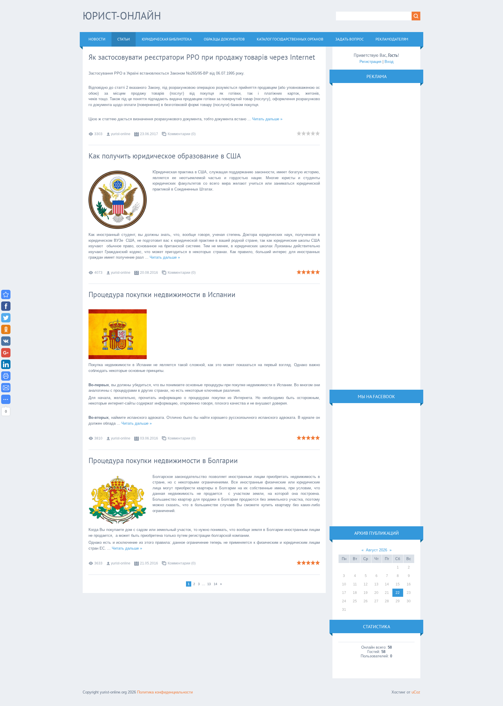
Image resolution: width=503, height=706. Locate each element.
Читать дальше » (267, 119)
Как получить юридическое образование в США (164, 155)
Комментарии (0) (182, 134)
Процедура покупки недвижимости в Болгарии (163, 460)
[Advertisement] (376, 236)
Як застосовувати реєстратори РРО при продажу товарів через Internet (201, 57)
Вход (389, 61)
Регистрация (370, 61)
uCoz (416, 692)
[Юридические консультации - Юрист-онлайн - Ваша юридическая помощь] (5, 294)
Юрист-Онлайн (122, 15)
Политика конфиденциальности (165, 692)
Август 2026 (376, 550)
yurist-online (120, 134)
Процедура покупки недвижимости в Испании (161, 294)
